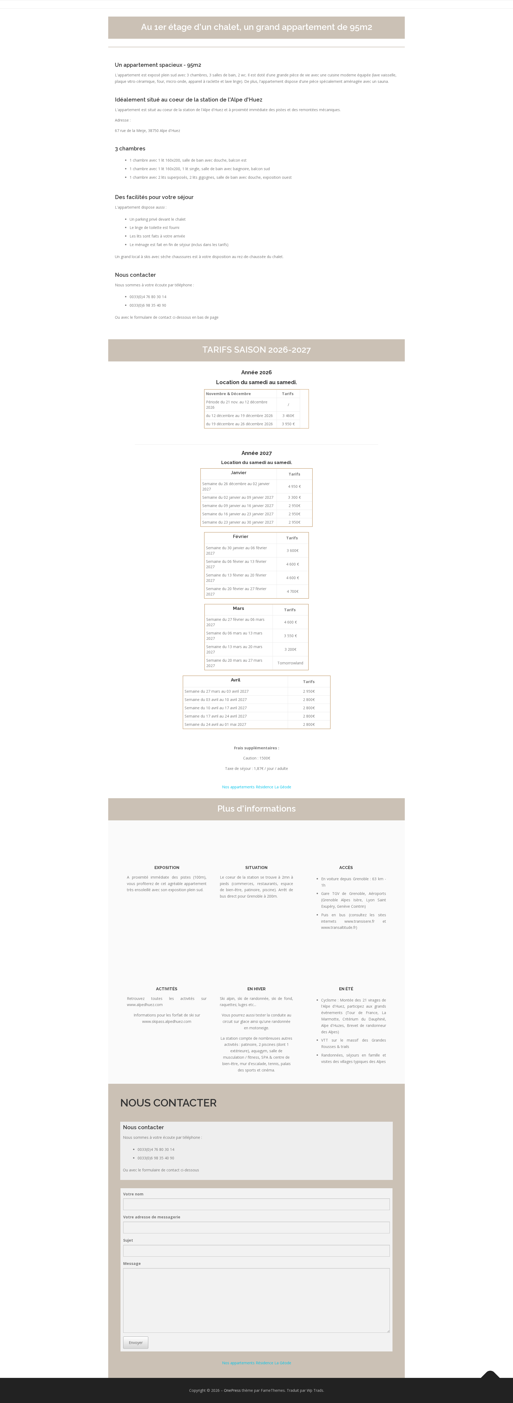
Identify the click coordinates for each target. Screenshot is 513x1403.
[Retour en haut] (490, 1378)
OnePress (232, 1390)
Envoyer (136, 1342)
